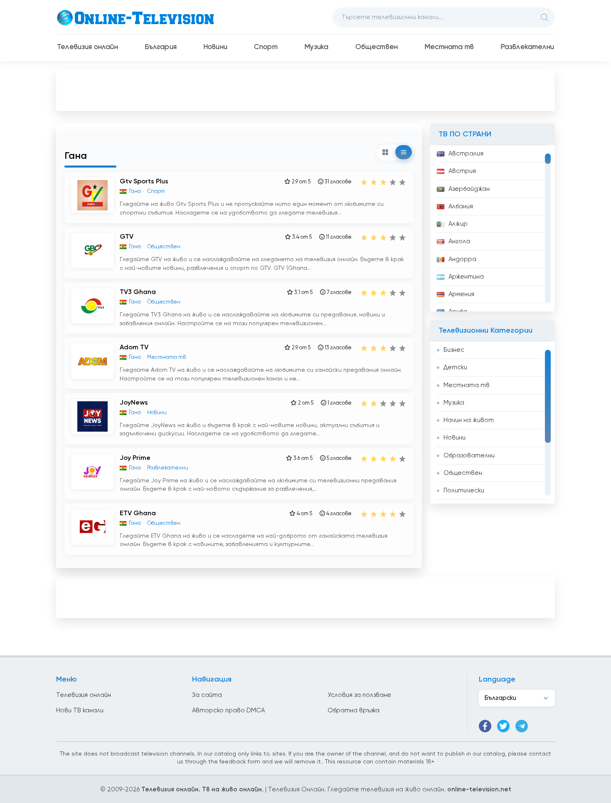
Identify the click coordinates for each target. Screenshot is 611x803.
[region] (492, 228)
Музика (316, 47)
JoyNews (134, 403)
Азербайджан (469, 189)
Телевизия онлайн (87, 47)
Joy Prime (135, 458)
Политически (463, 490)
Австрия (462, 171)
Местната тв (449, 47)
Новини (215, 47)
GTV (126, 237)
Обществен (376, 47)
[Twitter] (503, 726)
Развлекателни (527, 47)
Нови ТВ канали (79, 710)
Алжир (458, 224)
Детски (455, 367)
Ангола (459, 241)
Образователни (469, 455)
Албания (460, 206)
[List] (403, 152)
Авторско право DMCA (228, 710)
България (161, 47)
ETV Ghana (138, 513)
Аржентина (466, 277)
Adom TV (134, 347)
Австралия (465, 154)
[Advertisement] (305, 90)
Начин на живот (468, 420)
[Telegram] (521, 726)
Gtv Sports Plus (144, 181)
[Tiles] (385, 152)
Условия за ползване (359, 695)
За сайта (207, 695)
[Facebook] (485, 726)
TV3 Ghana (138, 292)
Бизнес (453, 350)
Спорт (266, 47)
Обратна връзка (353, 710)
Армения (461, 294)
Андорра (462, 259)
